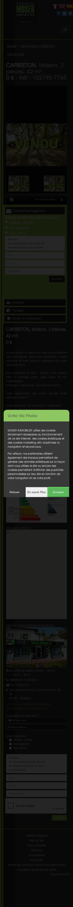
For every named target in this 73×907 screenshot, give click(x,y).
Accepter (58, 492)
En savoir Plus (36, 492)
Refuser (15, 492)
